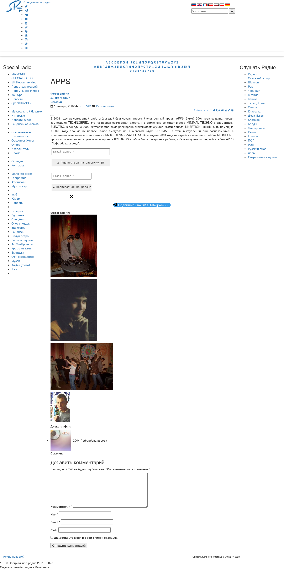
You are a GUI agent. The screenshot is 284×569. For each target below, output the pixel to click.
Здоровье (17, 215)
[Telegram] (26, 10)
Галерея (17, 211)
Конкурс (16, 95)
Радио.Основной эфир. (259, 76)
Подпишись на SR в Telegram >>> (144, 205)
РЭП (251, 144)
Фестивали (18, 182)
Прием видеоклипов (25, 90)
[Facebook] (211, 110)
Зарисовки (18, 227)
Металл (253, 95)
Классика (254, 111)
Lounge (253, 136)
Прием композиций (24, 86)
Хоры (251, 153)
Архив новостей (14, 556)
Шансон (253, 82)
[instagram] (26, 39)
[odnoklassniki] (26, 23)
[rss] (26, 48)
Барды (252, 124)
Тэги (14, 269)
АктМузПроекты (22, 244)
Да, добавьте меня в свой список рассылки (86, 537)
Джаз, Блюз (255, 115)
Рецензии (17, 232)
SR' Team (85, 106)
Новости (17, 99)
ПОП (251, 140)
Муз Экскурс (19, 186)
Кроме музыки (21, 248)
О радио (17, 161)
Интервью (18, 115)
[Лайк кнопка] (52, 115)
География (18, 178)
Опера (252, 107)
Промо (16, 153)
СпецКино (18, 219)
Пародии (17, 202)
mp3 (14, 194)
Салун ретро (20, 236)
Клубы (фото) (20, 265)
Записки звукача (22, 240)
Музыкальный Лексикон (27, 111)
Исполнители (20, 149)
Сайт (54, 530)
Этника (253, 99)
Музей (15, 261)
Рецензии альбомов (24, 124)
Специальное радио (37, 2)
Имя (54, 514)
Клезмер (254, 119)
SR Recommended (23, 82)
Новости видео (21, 119)
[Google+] (218, 110)
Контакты (17, 165)
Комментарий (61, 506)
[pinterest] (26, 44)
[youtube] (26, 35)
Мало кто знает (21, 173)
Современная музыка (263, 157)
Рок (250, 86)
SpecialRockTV (21, 103)
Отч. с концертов (22, 256)
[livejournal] (26, 27)
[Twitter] (26, 6)
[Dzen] (26, 19)
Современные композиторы (21, 134)
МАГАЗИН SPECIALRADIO (22, 76)
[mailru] (26, 31)
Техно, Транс (257, 103)
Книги (252, 132)
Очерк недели (21, 223)
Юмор (15, 198)
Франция (254, 90)
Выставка (17, 252)
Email (55, 522)
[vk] (26, 14)
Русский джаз (257, 149)
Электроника (256, 128)
